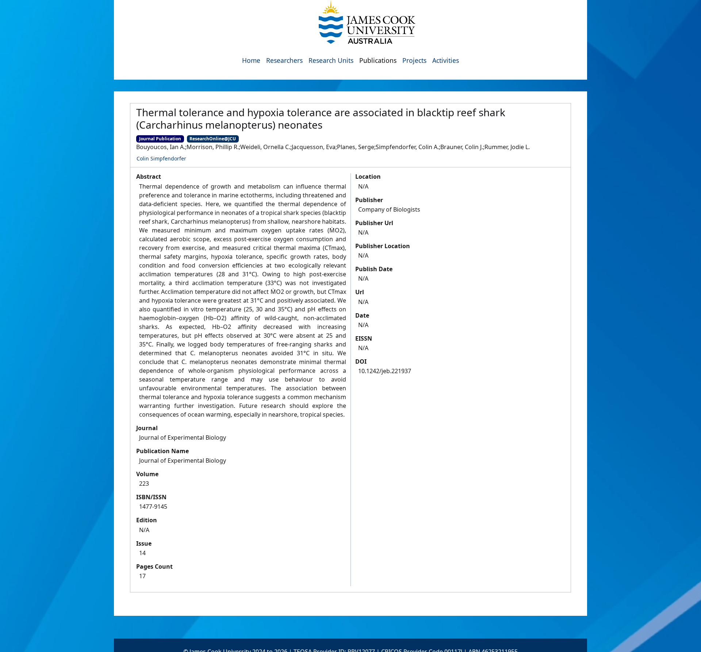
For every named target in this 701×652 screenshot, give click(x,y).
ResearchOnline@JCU (212, 139)
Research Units (331, 60)
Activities (445, 60)
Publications (378, 60)
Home (251, 60)
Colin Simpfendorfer (161, 158)
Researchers (284, 60)
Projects (414, 60)
